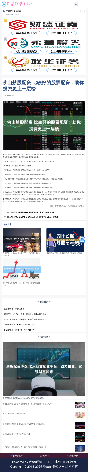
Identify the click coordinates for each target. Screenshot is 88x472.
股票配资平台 (44, 456)
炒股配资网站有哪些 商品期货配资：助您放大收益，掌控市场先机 (28, 403)
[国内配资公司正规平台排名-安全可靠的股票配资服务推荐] (22, 269)
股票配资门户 (18, 456)
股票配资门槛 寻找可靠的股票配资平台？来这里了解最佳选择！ (33, 212)
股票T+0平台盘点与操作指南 (14, 413)
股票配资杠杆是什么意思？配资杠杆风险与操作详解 (25, 314)
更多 (81, 11)
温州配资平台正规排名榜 (14, 309)
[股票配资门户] (17, 4)
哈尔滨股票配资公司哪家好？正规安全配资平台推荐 (25, 319)
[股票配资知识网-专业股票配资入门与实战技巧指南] (65, 240)
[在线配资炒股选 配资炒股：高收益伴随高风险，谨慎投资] (80, 448)
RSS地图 (54, 461)
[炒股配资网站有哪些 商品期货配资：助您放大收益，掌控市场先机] (80, 405)
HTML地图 (69, 461)
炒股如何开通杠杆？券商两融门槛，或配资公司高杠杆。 (24, 424)
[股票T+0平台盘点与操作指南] (80, 415)
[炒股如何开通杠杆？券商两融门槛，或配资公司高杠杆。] (80, 425)
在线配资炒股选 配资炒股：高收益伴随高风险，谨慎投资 (24, 447)
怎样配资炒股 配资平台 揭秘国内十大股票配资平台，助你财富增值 (34, 217)
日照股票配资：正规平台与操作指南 (16, 434)
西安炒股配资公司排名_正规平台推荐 (19, 329)
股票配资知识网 (54, 466)
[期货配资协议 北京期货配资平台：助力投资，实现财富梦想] (44, 369)
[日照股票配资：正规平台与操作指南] (80, 437)
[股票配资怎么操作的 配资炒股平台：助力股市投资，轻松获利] (22, 240)
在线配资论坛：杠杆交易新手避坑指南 (19, 324)
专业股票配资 (73, 456)
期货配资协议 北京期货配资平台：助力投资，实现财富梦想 (24, 398)
